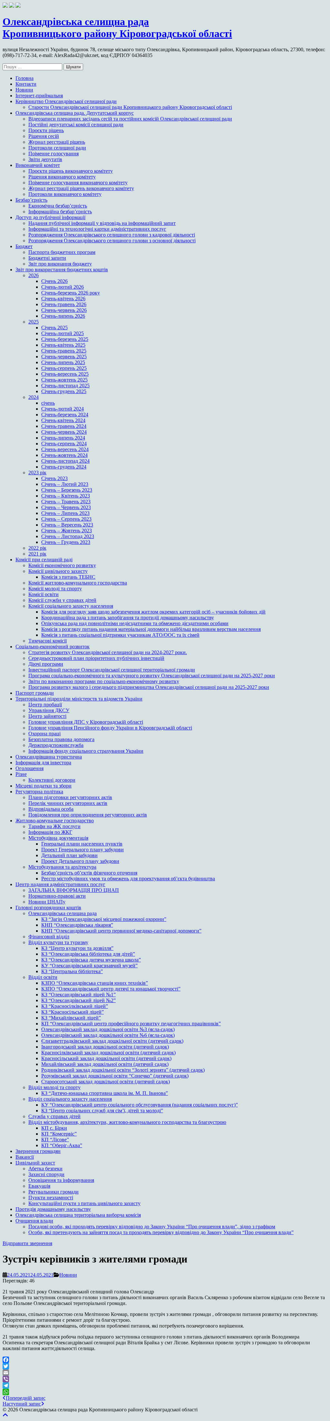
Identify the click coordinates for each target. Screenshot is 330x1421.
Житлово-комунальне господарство (54, 820)
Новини (24, 89)
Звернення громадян (38, 1151)
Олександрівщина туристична (48, 756)
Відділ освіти (42, 977)
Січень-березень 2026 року (70, 292)
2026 (33, 275)
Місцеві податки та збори (43, 785)
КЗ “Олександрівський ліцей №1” (78, 994)
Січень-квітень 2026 (63, 298)
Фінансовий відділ (48, 936)
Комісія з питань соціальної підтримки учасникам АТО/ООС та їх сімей (120, 635)
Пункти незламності (50, 1197)
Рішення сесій (43, 136)
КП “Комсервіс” (59, 1133)
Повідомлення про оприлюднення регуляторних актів (87, 814)
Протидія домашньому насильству (53, 1209)
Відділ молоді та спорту (54, 1087)
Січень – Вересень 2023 (67, 524)
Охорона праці (44, 733)
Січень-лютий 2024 (62, 408)
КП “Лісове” (55, 1139)
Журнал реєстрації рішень (56, 142)
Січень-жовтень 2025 (64, 379)
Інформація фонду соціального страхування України (85, 751)
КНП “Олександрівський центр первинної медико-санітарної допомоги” (121, 930)
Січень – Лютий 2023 (64, 484)
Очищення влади (34, 1220)
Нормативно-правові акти (57, 896)
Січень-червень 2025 (64, 356)
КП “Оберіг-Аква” (61, 1145)
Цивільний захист (35, 1162)
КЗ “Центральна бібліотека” (72, 971)
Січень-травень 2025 (63, 350)
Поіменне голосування (53, 153)
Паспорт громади (34, 693)
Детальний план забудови (69, 855)
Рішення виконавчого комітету (62, 176)
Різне (21, 774)
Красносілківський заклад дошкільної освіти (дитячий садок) (108, 1052)
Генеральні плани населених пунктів (81, 843)
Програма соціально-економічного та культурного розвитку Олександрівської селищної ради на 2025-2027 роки (151, 675)
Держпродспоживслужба (55, 745)
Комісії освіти (43, 594)
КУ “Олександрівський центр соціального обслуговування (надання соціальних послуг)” (139, 1104)
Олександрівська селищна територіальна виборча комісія (78, 1215)
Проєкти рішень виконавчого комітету (70, 171)
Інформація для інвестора (43, 762)
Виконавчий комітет (37, 165)
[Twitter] (165, 1366)
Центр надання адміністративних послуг (60, 884)
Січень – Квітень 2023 (65, 495)
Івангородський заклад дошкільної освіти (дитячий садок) (105, 1046)
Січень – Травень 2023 (66, 501)
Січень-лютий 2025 (62, 333)
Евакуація (39, 1186)
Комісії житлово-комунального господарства (77, 582)
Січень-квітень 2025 (63, 345)
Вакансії (24, 1157)
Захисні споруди (46, 1174)
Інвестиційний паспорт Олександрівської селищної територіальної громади (111, 669)
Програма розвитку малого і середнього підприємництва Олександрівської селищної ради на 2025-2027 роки (148, 687)
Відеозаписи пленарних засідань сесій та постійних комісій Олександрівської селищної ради (130, 118)
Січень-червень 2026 (64, 310)
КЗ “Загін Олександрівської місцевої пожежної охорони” (103, 919)
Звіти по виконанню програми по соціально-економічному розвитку (103, 681)
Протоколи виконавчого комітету (65, 194)
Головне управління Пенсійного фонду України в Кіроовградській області (110, 727)
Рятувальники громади (53, 1191)
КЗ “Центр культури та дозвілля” (77, 948)
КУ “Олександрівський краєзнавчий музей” (89, 965)
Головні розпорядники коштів (48, 907)
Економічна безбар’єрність (57, 205)
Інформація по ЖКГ (50, 832)
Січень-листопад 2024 (65, 461)
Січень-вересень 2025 (65, 374)
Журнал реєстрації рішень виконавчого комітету (81, 188)
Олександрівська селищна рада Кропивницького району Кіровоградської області (117, 27)
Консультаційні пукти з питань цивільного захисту (84, 1203)
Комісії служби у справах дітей (62, 600)
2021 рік (37, 553)
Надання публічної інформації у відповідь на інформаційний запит (102, 223)
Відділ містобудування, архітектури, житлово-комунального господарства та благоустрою (127, 1122)
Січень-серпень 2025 (64, 368)
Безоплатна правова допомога (61, 739)
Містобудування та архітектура (62, 867)
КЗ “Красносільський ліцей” (72, 1012)
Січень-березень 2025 (64, 339)
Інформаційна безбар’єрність (60, 211)
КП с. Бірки (54, 1128)
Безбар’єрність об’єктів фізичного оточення (89, 872)
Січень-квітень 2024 (63, 420)
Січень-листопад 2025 (65, 385)
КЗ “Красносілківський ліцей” (74, 1006)
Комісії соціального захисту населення (70, 606)
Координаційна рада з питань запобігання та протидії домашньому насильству (127, 617)
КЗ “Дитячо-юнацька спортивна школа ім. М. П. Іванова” (104, 1093)
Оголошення (29, 768)
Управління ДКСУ (48, 710)
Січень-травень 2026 (63, 304)
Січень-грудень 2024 (63, 466)
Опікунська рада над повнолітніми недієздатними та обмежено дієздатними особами (134, 623)
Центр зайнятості (47, 716)
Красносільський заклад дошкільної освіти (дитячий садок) (106, 1058)
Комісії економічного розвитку (62, 565)
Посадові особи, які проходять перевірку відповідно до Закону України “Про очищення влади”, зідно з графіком (151, 1226)
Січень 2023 (54, 478)
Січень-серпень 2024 (64, 443)
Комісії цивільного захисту (58, 571)
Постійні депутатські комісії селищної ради (75, 124)
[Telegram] (165, 1385)
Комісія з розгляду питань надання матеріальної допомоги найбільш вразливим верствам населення (151, 629)
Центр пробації (45, 704)
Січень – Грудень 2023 (65, 542)
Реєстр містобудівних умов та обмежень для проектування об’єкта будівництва (128, 878)
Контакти (25, 84)
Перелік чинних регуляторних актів (67, 803)
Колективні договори (51, 780)
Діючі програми (45, 664)
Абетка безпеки (45, 1168)
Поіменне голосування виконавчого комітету (78, 182)
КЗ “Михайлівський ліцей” (71, 1017)
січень (48, 403)
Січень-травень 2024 (63, 426)
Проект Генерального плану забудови (82, 849)
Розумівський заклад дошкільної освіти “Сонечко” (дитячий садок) (115, 1075)
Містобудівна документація (58, 838)
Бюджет (24, 246)
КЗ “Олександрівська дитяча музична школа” (91, 959)
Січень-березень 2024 (64, 414)
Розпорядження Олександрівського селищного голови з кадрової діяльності (111, 234)
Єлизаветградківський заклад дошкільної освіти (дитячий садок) (112, 1041)
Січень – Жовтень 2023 (66, 530)
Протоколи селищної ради (57, 147)
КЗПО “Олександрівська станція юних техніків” (94, 983)
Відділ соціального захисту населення (70, 1099)
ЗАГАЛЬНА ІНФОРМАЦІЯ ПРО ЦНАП (73, 890)
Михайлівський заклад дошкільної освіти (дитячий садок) (105, 1064)
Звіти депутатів (45, 159)
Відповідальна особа (50, 809)
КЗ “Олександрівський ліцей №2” (78, 1000)
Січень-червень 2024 (64, 432)
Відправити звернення (27, 1243)
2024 (33, 397)
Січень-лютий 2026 (62, 287)
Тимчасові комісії (47, 640)
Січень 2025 (54, 327)
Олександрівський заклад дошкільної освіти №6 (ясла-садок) (108, 1035)
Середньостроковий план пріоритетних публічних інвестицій (96, 658)
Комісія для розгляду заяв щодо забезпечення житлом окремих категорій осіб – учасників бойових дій (153, 611)
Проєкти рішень (46, 130)
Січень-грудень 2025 (63, 391)
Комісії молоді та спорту (55, 588)
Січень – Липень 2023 (65, 513)
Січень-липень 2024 (63, 437)
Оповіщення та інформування (61, 1180)
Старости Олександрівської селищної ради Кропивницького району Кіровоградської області (130, 107)
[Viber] (165, 1379)
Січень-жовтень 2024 (64, 455)
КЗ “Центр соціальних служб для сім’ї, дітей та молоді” (102, 1110)
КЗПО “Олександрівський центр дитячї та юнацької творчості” (110, 988)
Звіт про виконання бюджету (60, 263)
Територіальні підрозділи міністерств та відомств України (78, 698)
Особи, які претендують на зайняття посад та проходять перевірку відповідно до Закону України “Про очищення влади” (161, 1232)
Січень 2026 (54, 281)
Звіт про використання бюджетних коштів (61, 269)
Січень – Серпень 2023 (66, 519)
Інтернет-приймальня (39, 95)
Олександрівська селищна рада (62, 913)
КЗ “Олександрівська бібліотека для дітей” (88, 954)
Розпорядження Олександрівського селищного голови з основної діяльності (112, 240)
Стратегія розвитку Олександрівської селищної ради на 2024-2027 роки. (107, 652)
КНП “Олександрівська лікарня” (77, 925)
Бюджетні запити (47, 258)
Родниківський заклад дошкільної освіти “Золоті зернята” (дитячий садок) (123, 1070)
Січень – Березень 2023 (66, 490)
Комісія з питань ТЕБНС (68, 577)
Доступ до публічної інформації (50, 217)
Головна (24, 78)
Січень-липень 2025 (63, 362)
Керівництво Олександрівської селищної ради (66, 101)
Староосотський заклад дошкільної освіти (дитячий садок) (105, 1081)
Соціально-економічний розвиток (52, 646)
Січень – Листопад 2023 (67, 536)
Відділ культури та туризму (58, 942)
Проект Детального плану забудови (80, 861)
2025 (33, 321)
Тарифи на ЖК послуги (54, 826)
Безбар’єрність (31, 200)
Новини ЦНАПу (46, 901)
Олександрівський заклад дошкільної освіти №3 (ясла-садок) (108, 1029)
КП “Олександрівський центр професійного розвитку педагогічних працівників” (131, 1023)
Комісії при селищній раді (44, 559)
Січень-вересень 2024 (65, 449)
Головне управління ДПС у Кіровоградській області (85, 722)
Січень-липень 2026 (63, 316)
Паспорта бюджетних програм (61, 252)
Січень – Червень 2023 (66, 507)
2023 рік (37, 472)
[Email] (165, 1372)
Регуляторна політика (39, 791)
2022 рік (37, 548)
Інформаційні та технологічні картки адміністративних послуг (97, 229)
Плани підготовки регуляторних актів (70, 797)
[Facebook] (165, 1360)
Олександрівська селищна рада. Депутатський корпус (74, 113)
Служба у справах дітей (54, 1116)
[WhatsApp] (165, 1392)
